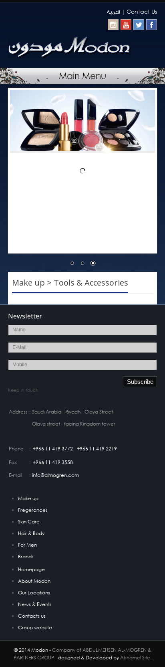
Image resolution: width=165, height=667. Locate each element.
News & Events (35, 604)
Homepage (31, 569)
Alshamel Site (135, 657)
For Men (27, 544)
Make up (28, 498)
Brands (26, 556)
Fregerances (33, 510)
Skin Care (29, 521)
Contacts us (32, 615)
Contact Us (142, 11)
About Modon (34, 581)
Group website (35, 627)
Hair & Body (31, 533)
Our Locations (34, 592)
